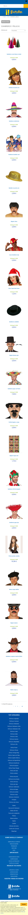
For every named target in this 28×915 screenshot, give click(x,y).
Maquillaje (14, 831)
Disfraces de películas (14, 763)
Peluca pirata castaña (14, 556)
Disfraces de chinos (14, 802)
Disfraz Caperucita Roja (14, 755)
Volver (4, 17)
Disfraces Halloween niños (14, 726)
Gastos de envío (14, 872)
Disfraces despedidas (14, 741)
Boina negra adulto (14, 589)
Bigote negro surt (14, 455)
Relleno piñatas (14, 818)
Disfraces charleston (14, 797)
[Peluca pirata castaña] (14, 544)
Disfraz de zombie (14, 792)
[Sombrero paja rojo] (14, 511)
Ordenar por (4, 30)
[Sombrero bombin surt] (14, 143)
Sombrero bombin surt (14, 154)
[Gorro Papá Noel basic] (14, 277)
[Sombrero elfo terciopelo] (14, 477)
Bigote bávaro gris (14, 355)
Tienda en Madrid (14, 844)
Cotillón (14, 823)
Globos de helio (14, 810)
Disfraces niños (14, 736)
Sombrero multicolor (14, 121)
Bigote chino (14, 221)
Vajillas (14, 821)
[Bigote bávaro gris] (14, 344)
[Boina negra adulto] (14, 578)
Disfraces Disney (14, 750)
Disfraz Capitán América (14, 758)
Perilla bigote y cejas (14, 422)
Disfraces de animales (14, 779)
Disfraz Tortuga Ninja (14, 752)
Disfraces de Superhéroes (14, 760)
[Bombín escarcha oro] (14, 176)
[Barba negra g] (14, 678)
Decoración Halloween (14, 808)
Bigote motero (14, 623)
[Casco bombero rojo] (14, 243)
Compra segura (14, 859)
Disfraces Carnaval (14, 721)
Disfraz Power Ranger (14, 768)
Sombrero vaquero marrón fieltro (14, 656)
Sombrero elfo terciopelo (14, 489)
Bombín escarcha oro (14, 188)
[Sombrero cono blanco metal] (14, 42)
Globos (14, 805)
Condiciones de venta (14, 857)
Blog (14, 850)
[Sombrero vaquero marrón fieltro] (14, 645)
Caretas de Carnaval (14, 828)
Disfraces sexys (14, 794)
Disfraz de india (14, 784)
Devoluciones (14, 876)
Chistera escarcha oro (14, 87)
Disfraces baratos (14, 739)
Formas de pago (14, 874)
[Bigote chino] (14, 210)
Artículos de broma (14, 826)
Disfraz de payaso (14, 765)
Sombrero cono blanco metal (14, 54)
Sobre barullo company (14, 841)
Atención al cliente (14, 870)
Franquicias (14, 846)
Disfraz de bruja (14, 781)
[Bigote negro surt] (14, 444)
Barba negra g (14, 690)
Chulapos (14, 799)
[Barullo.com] (14, 12)
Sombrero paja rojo (14, 522)
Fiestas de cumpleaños (14, 813)
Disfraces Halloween (14, 723)
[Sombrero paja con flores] (14, 377)
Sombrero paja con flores (14, 388)
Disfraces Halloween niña (14, 729)
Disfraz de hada (14, 770)
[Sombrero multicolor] (14, 109)
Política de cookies (14, 863)
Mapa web (14, 848)
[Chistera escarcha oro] (14, 76)
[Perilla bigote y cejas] (14, 410)
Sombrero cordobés (14, 322)
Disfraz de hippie (14, 789)
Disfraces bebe (14, 734)
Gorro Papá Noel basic (14, 288)
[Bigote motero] (14, 611)
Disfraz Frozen (14, 747)
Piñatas (14, 816)
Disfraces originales (14, 718)
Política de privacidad (14, 861)
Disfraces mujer (14, 731)
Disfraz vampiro (14, 773)
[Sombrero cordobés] (14, 310)
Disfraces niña (14, 744)
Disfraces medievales (14, 787)
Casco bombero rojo (14, 255)
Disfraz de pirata (14, 776)
